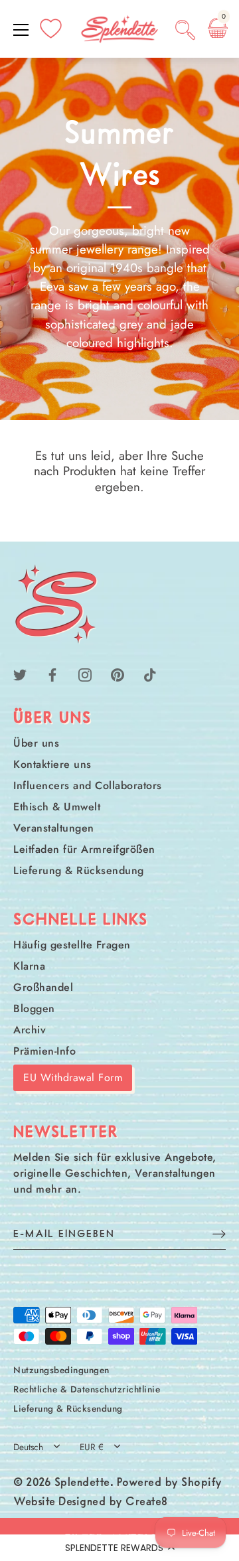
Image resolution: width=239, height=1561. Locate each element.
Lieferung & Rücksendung (78, 870)
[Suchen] (185, 31)
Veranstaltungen (53, 828)
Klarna (29, 966)
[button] (119, 1547)
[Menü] (21, 29)
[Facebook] (52, 674)
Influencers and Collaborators (87, 785)
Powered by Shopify (169, 1483)
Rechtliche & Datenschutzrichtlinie (86, 1389)
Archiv (29, 1029)
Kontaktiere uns (52, 764)
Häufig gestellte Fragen (72, 944)
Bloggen (34, 1008)
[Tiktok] (150, 674)
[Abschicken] (219, 1233)
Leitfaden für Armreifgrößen (84, 849)
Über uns (36, 743)
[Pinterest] (117, 674)
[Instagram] (85, 674)
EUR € (92, 1447)
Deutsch (28, 1447)
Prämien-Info (44, 1051)
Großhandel (43, 987)
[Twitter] (20, 674)
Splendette (82, 1483)
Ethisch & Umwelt (56, 806)
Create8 (146, 1503)
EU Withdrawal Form (72, 1077)
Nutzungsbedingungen (61, 1369)
